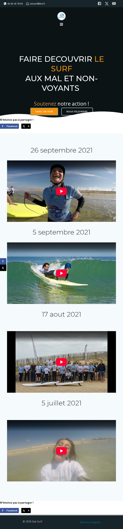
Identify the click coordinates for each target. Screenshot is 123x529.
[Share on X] (3, 268)
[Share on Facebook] (3, 261)
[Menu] (61, 24)
